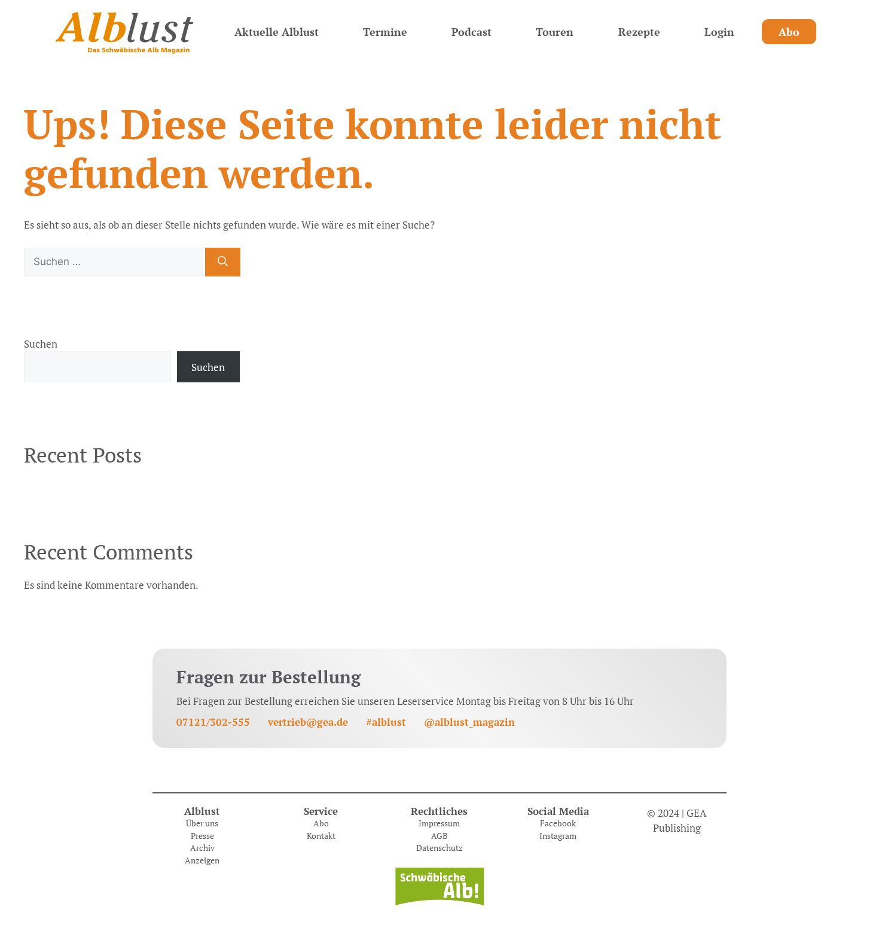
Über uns (202, 823)
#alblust (386, 722)
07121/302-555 (213, 722)
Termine (385, 32)
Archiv (202, 847)
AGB (439, 836)
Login (719, 32)
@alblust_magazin (469, 722)
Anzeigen (202, 860)
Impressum (439, 823)
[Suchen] (222, 262)
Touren (554, 32)
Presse (202, 836)
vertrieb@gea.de (308, 722)
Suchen (40, 344)
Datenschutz (439, 847)
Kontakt (321, 836)
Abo (789, 32)
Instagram (557, 836)
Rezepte (639, 32)
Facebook (558, 823)
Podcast (471, 32)
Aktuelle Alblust (276, 32)
